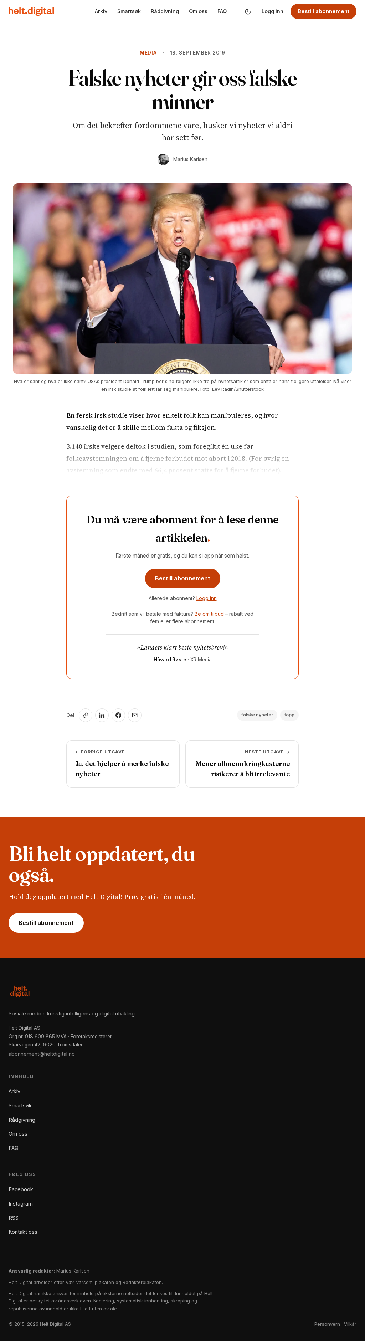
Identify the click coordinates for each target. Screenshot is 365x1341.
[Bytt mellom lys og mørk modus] (248, 11)
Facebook (21, 1189)
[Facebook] (118, 715)
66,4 (160, 470)
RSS (14, 1218)
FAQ (222, 11)
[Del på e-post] (135, 715)
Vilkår (350, 1324)
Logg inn (272, 11)
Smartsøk (129, 11)
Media (148, 53)
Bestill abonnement (323, 11)
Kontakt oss (23, 1232)
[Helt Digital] (31, 11)
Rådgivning (165, 11)
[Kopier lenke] (85, 715)
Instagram (21, 1204)
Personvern (327, 1324)
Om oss (198, 11)
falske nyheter (257, 714)
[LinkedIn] (102, 715)
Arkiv (101, 11)
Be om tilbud (209, 614)
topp (289, 714)
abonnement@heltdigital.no (42, 1054)
